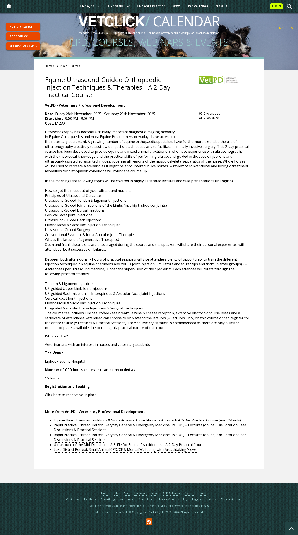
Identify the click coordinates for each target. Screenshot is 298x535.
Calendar (61, 66)
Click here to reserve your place (70, 394)
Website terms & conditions (137, 499)
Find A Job (87, 6)
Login (202, 493)
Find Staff (115, 6)
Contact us (72, 499)
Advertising (108, 499)
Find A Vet (140, 493)
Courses (75, 66)
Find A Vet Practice (151, 6)
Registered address (204, 499)
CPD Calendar (198, 6)
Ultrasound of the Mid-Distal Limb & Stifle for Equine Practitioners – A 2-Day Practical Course (129, 444)
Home (49, 66)
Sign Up (221, 6)
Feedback (90, 499)
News (176, 6)
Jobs (116, 493)
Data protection (231, 499)
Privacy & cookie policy (173, 499)
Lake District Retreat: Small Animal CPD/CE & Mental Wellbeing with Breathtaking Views (125, 449)
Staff (127, 493)
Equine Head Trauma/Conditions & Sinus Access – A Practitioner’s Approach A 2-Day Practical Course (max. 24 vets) (147, 420)
